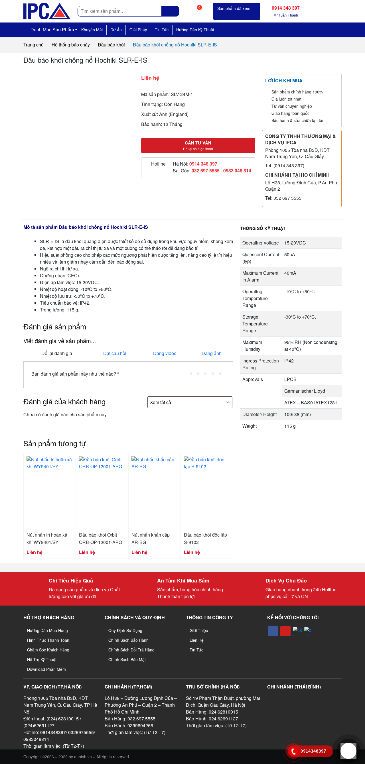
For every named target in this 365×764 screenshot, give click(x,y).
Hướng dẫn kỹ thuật (195, 29)
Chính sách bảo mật (127, 659)
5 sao (221, 372)
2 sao (200, 372)
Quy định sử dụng (125, 630)
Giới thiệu (199, 630)
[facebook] (273, 631)
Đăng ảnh (212, 353)
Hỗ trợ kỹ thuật (41, 659)
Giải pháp (138, 29)
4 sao (214, 372)
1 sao (193, 372)
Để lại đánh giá (56, 353)
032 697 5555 (206, 170)
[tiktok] (297, 631)
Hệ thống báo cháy (71, 44)
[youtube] (285, 631)
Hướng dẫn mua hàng (47, 630)
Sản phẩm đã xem (233, 8)
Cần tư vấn (198, 145)
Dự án (116, 29)
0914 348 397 (203, 163)
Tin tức (162, 29)
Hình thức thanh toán (48, 640)
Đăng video (165, 353)
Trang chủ (33, 44)
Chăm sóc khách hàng (48, 650)
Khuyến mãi (92, 29)
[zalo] (309, 631)
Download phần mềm (46, 669)
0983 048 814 (237, 170)
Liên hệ (197, 640)
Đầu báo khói (111, 44)
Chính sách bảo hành (128, 640)
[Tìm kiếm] (170, 11)
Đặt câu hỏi (114, 353)
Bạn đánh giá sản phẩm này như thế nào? (75, 373)
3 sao (207, 372)
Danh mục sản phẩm (51, 29)
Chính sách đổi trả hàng (131, 650)
